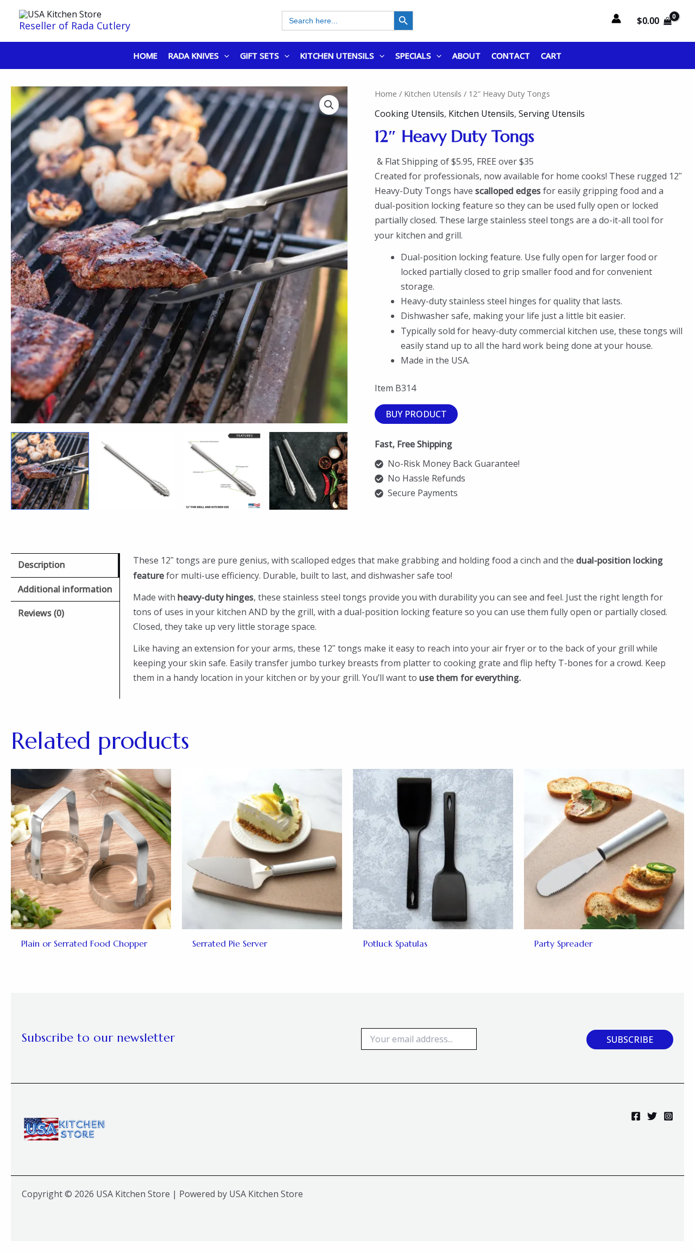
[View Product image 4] (308, 471)
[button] (224, 55)
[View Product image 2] (136, 471)
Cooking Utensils (409, 114)
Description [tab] (41, 565)
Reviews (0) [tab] (41, 613)
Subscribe (629, 1040)
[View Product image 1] (50, 471)
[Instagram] (668, 1116)
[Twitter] (652, 1116)
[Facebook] (636, 1116)
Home (386, 93)
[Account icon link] (616, 18)
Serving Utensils (552, 114)
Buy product (416, 414)
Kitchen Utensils (433, 93)
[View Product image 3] (223, 471)
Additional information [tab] (65, 589)
